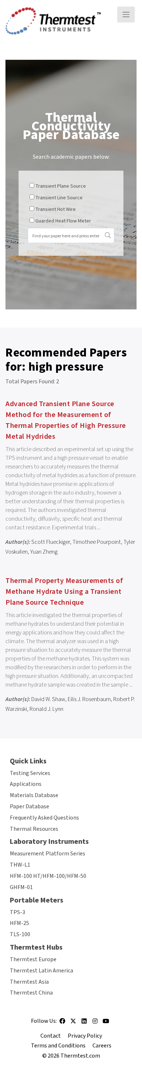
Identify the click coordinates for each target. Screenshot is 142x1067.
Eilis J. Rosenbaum (89, 699)
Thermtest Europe (33, 959)
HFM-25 (19, 923)
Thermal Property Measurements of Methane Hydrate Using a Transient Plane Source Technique (64, 592)
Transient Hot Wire (55, 209)
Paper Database (29, 806)
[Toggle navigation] (126, 14)
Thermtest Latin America (41, 971)
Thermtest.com (80, 1056)
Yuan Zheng (44, 552)
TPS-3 (17, 912)
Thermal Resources (34, 829)
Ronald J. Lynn (46, 709)
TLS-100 (20, 934)
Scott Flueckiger (50, 542)
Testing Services (30, 773)
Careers (101, 1046)
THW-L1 (20, 865)
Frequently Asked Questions (44, 818)
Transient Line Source (59, 197)
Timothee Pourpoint (96, 542)
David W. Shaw (48, 699)
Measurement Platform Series (47, 854)
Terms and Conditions (58, 1046)
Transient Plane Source (60, 186)
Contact (50, 1036)
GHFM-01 (21, 887)
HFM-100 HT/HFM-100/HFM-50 (48, 876)
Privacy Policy (85, 1036)
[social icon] (62, 1023)
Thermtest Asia (29, 982)
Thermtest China (31, 993)
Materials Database (34, 795)
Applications (26, 784)
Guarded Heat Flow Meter (63, 221)
